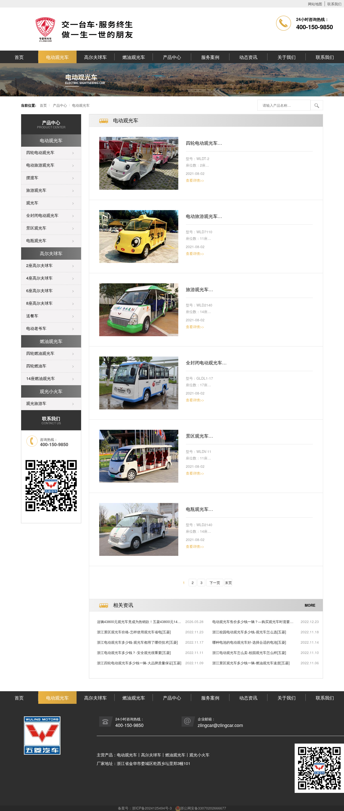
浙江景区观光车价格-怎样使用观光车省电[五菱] (134, 631)
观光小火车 (51, 391)
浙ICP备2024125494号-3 (152, 807)
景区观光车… (199, 435)
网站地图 (315, 3)
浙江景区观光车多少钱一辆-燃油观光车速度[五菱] (251, 662)
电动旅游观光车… (204, 216)
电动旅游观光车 (40, 165)
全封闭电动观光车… (206, 362)
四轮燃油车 (36, 366)
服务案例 (210, 57)
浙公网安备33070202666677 (203, 807)
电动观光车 (57, 57)
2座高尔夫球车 (39, 265)
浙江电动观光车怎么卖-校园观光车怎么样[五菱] (249, 652)
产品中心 (172, 57)
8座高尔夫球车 (39, 303)
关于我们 (287, 57)
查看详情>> (195, 180)
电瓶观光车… (199, 509)
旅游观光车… (199, 289)
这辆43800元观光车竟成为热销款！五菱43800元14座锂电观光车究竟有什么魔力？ (139, 621)
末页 (228, 582)
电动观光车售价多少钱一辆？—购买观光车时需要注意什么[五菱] (252, 621)
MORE (310, 604)
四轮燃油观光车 (40, 353)
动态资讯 (248, 57)
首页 (19, 57)
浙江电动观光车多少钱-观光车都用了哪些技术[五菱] (137, 642)
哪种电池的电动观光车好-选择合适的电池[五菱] (249, 642)
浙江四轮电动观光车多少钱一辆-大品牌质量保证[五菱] (139, 662)
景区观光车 (36, 228)
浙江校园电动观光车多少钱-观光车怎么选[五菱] (249, 631)
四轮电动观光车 (40, 152)
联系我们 (334, 3)
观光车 (32, 203)
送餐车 (32, 316)
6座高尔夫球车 (39, 290)
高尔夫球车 (95, 57)
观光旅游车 (36, 403)
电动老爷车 (36, 328)
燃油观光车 (133, 57)
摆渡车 (32, 177)
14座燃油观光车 (40, 378)
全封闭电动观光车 (42, 215)
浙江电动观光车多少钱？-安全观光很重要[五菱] (134, 652)
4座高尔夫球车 (39, 278)
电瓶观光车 (36, 240)
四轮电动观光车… (204, 142)
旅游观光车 (36, 190)
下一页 (215, 582)
